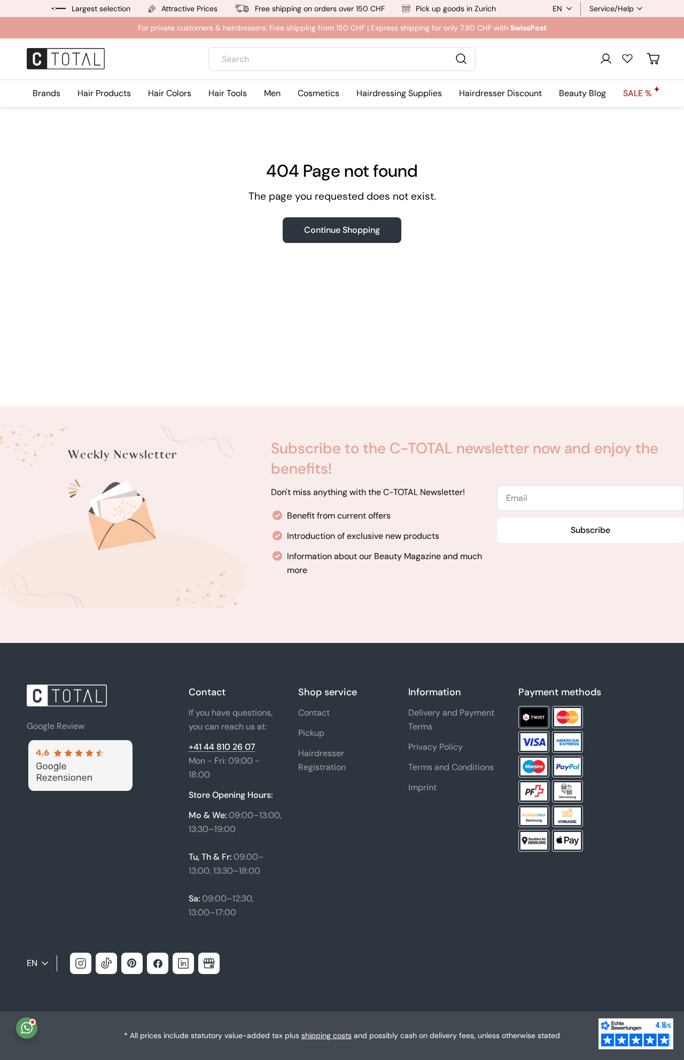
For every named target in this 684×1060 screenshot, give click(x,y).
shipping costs (326, 1035)
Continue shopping (342, 229)
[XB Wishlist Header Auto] (627, 58)
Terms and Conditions (451, 767)
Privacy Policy (435, 746)
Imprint (422, 787)
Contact (314, 712)
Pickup (311, 733)
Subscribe (590, 530)
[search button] (461, 58)
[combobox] (342, 59)
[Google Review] (80, 746)
